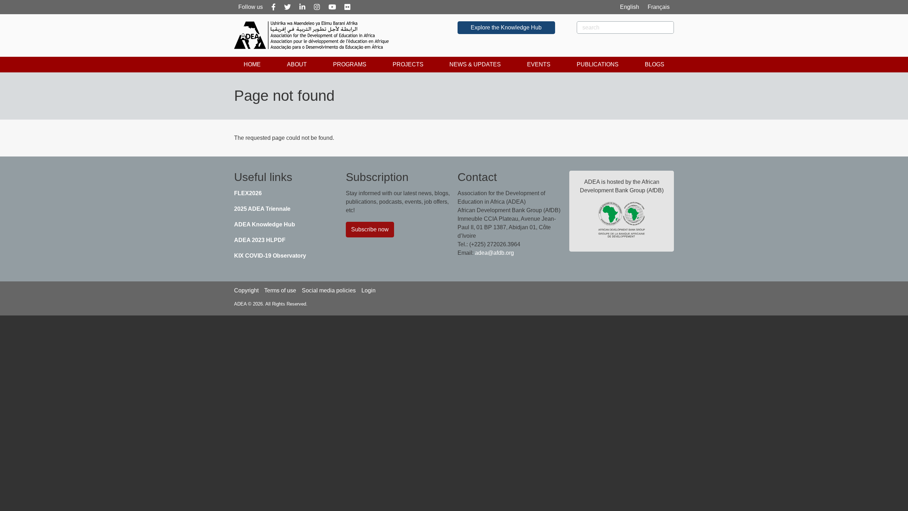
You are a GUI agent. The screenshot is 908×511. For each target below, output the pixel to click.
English (629, 7)
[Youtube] (332, 7)
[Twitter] (287, 7)
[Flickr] (347, 7)
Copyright (246, 290)
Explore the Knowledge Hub (506, 27)
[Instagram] (317, 7)
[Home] (314, 35)
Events (538, 64)
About (297, 64)
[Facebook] (273, 7)
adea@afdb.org (494, 253)
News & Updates (475, 64)
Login (368, 290)
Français (659, 7)
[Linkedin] (302, 7)
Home (252, 64)
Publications (598, 64)
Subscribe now (370, 229)
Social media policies (329, 290)
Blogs (654, 64)
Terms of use (280, 290)
